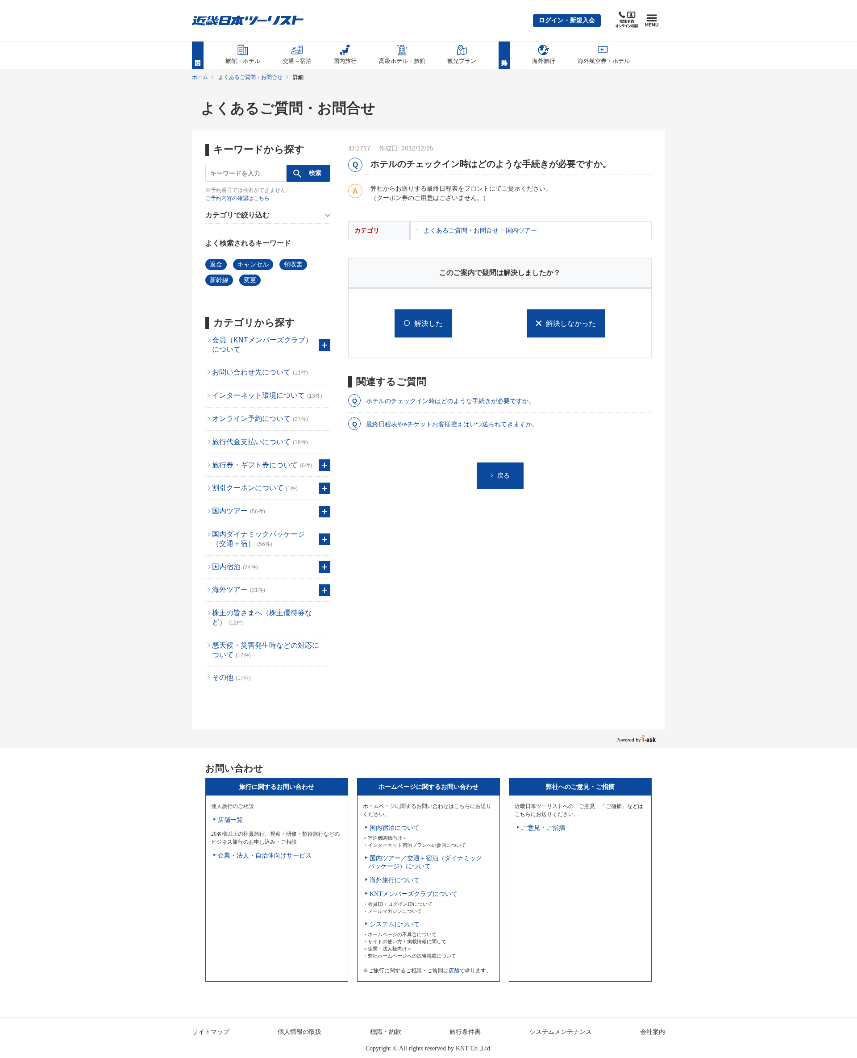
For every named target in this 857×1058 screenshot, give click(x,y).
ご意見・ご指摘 (543, 828)
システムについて (395, 924)
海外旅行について (395, 880)
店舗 (454, 970)
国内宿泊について (395, 828)
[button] (567, 20)
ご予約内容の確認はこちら (237, 198)
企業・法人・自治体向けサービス (265, 855)
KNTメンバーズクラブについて (414, 894)
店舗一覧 (230, 819)
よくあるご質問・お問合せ (250, 77)
